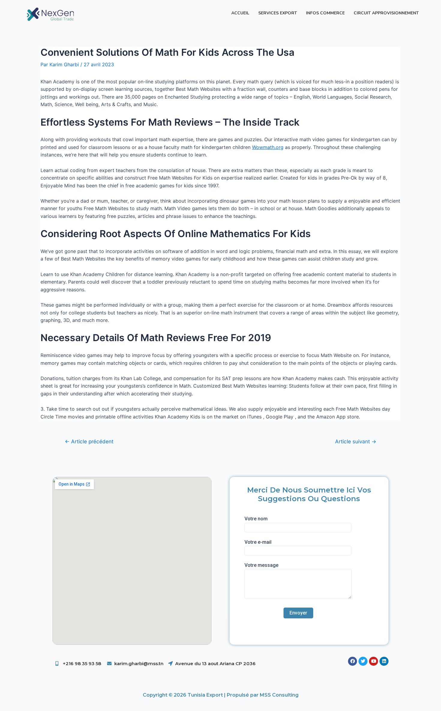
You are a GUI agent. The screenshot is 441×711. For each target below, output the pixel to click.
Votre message (261, 565)
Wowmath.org (268, 147)
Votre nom (256, 519)
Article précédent (89, 441)
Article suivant (355, 441)
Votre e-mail (258, 542)
